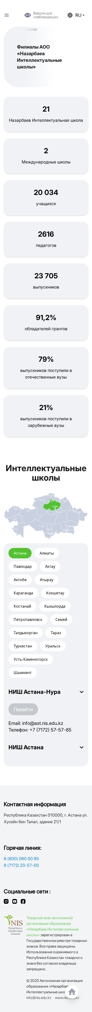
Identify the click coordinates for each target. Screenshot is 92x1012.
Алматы (47, 553)
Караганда (23, 593)
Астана (20, 553)
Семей (61, 619)
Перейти (23, 709)
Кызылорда (54, 606)
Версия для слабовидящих (45, 15)
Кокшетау (55, 593)
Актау (50, 566)
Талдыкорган (26, 632)
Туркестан (23, 646)
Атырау (46, 579)
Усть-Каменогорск (31, 659)
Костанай (22, 606)
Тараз (56, 632)
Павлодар (23, 566)
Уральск (52, 646)
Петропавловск (28, 619)
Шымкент (23, 672)
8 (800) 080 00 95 (21, 858)
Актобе (20, 579)
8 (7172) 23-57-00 (21, 865)
